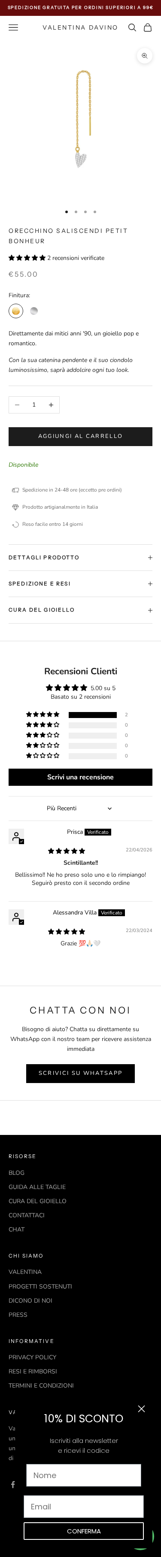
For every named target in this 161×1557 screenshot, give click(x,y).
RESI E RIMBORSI (33, 1371)
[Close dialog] (141, 1408)
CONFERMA (84, 1531)
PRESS (18, 1315)
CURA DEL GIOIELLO (38, 1201)
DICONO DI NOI (30, 1301)
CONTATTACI (27, 1215)
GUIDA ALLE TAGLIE (37, 1187)
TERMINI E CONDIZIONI (41, 1386)
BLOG (16, 1173)
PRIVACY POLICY (32, 1357)
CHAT (16, 1229)
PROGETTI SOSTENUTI (40, 1286)
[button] (28, 258)
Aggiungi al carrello (80, 436)
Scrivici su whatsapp (81, 1073)
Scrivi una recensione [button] (80, 777)
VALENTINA (25, 1272)
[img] (66, 851)
